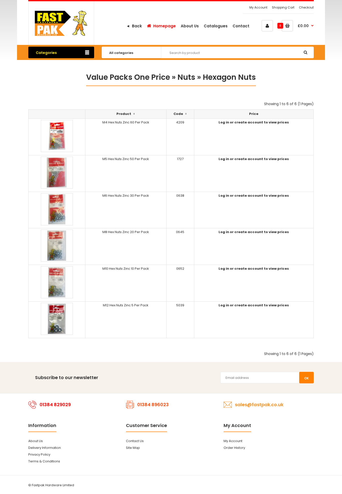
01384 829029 (55, 404)
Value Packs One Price (128, 77)
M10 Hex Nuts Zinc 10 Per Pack (125, 268)
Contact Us (135, 441)
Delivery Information (44, 447)
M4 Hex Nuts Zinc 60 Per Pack (125, 122)
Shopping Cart (283, 7)
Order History (234, 447)
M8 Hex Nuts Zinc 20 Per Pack (125, 232)
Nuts (186, 77)
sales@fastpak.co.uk (259, 404)
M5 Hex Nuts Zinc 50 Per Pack (125, 159)
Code (178, 113)
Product (123, 113)
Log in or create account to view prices (254, 122)
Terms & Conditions (44, 461)
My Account (258, 7)
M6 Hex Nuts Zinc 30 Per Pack (125, 195)
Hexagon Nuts (229, 77)
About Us (35, 441)
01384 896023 (153, 404)
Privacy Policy (39, 454)
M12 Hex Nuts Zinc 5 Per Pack (125, 305)
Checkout (306, 7)
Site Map (133, 447)
